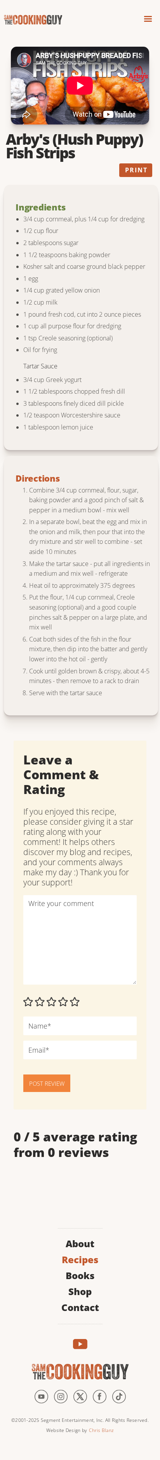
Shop (80, 1290)
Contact (80, 1306)
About (80, 1242)
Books (80, 1274)
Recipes (80, 1258)
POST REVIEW (46, 1083)
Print (136, 170)
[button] (148, 20)
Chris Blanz (101, 1430)
